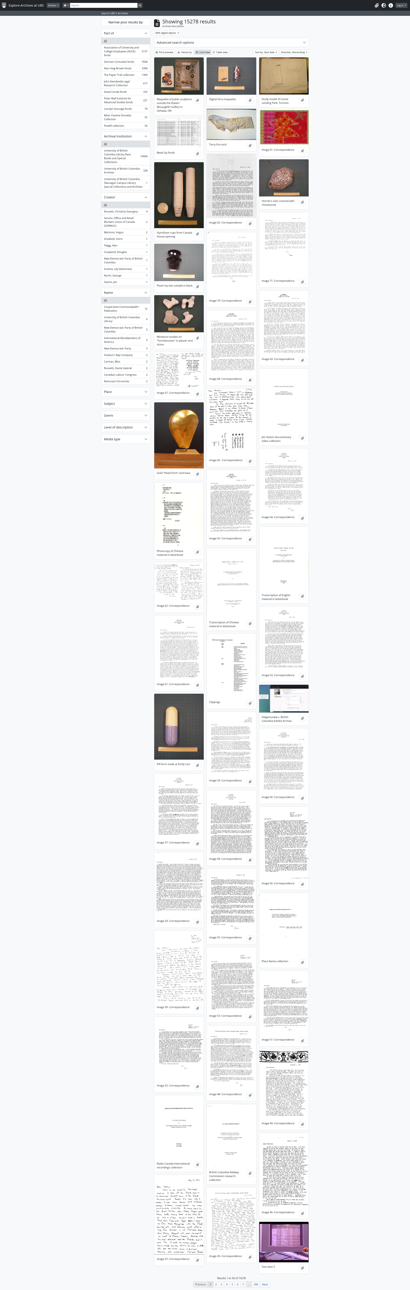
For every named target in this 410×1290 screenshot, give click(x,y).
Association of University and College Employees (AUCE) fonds (126, 51)
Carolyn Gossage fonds (126, 109)
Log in (400, 5)
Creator (109, 197)
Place (108, 392)
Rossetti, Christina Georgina (126, 212)
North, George (126, 276)
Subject (109, 403)
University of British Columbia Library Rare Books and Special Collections (126, 156)
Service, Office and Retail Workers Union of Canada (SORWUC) (126, 222)
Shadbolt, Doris (126, 239)
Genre (108, 415)
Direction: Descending (293, 52)
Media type (112, 439)
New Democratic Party (126, 349)
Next (265, 1284)
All (105, 41)
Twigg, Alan (126, 246)
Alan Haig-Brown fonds (126, 69)
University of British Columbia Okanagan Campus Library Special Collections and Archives (126, 182)
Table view (222, 52)
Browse (52, 5)
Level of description (118, 427)
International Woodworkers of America (126, 340)
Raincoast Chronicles (126, 381)
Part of (109, 33)
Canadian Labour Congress (126, 375)
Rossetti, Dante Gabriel (126, 368)
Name (108, 292)
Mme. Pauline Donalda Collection (126, 117)
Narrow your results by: (125, 22)
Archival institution (118, 136)
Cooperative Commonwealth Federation (126, 308)
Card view (204, 52)
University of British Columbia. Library (126, 319)
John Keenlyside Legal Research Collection (126, 83)
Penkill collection (126, 126)
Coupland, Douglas (126, 252)
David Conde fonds (126, 92)
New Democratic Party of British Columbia (126, 260)
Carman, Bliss (126, 362)
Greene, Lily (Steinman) (126, 269)
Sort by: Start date (265, 52)
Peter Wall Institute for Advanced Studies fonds (126, 100)
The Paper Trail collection (126, 75)
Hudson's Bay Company (126, 355)
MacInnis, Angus (126, 233)
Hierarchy (186, 52)
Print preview (165, 52)
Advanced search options (175, 42)
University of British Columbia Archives (126, 170)
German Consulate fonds (126, 62)
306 (256, 1284)
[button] (376, 5)
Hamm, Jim (126, 282)
